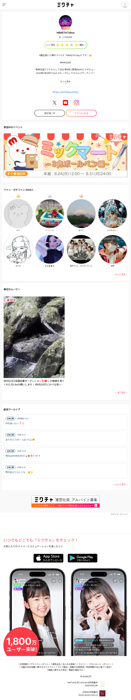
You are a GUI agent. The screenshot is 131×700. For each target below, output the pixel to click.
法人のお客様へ (69, 664)
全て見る (122, 392)
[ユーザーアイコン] (125, 4)
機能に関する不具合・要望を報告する (65, 669)
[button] (65, 422)
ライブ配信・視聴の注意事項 (70, 666)
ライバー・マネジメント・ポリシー (95, 664)
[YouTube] (65, 102)
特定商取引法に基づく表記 (98, 666)
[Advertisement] (65, 523)
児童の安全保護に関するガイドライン (38, 666)
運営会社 (56, 664)
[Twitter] (54, 102)
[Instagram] (76, 102)
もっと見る (120, 274)
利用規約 (24, 664)
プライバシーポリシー (40, 664)
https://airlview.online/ (65, 92)
